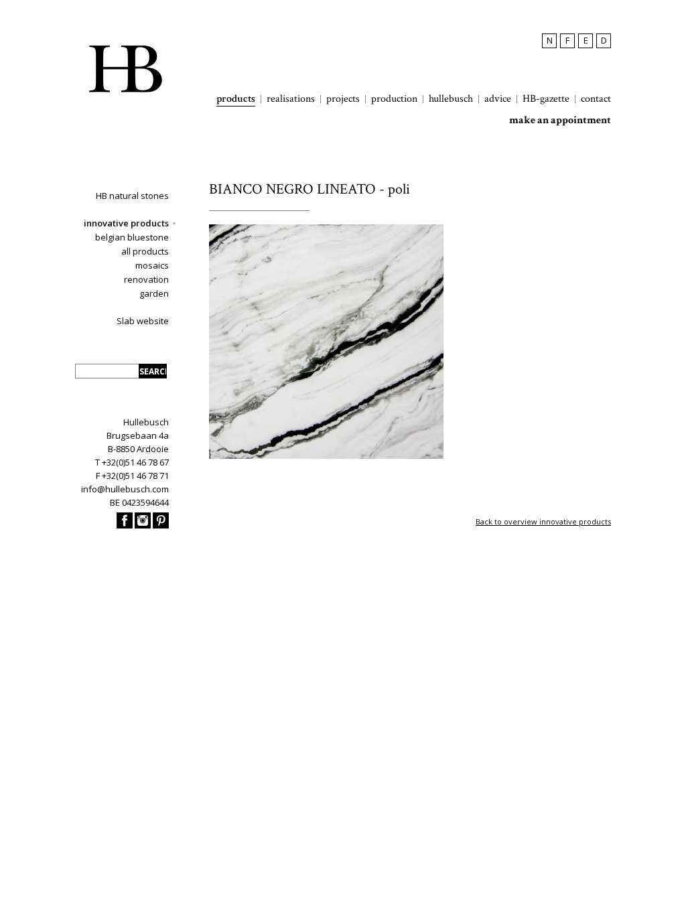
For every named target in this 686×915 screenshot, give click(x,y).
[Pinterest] (161, 525)
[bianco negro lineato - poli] (326, 456)
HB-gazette (546, 99)
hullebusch (451, 99)
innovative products (126, 223)
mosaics (152, 265)
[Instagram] (143, 525)
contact (596, 99)
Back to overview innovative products (543, 521)
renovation (146, 279)
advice (497, 99)
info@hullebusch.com (125, 489)
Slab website (143, 321)
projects (343, 99)
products (235, 99)
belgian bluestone (132, 237)
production (394, 99)
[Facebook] (125, 525)
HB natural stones (132, 195)
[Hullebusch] (125, 69)
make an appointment (560, 121)
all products (145, 251)
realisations (291, 99)
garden (154, 293)
